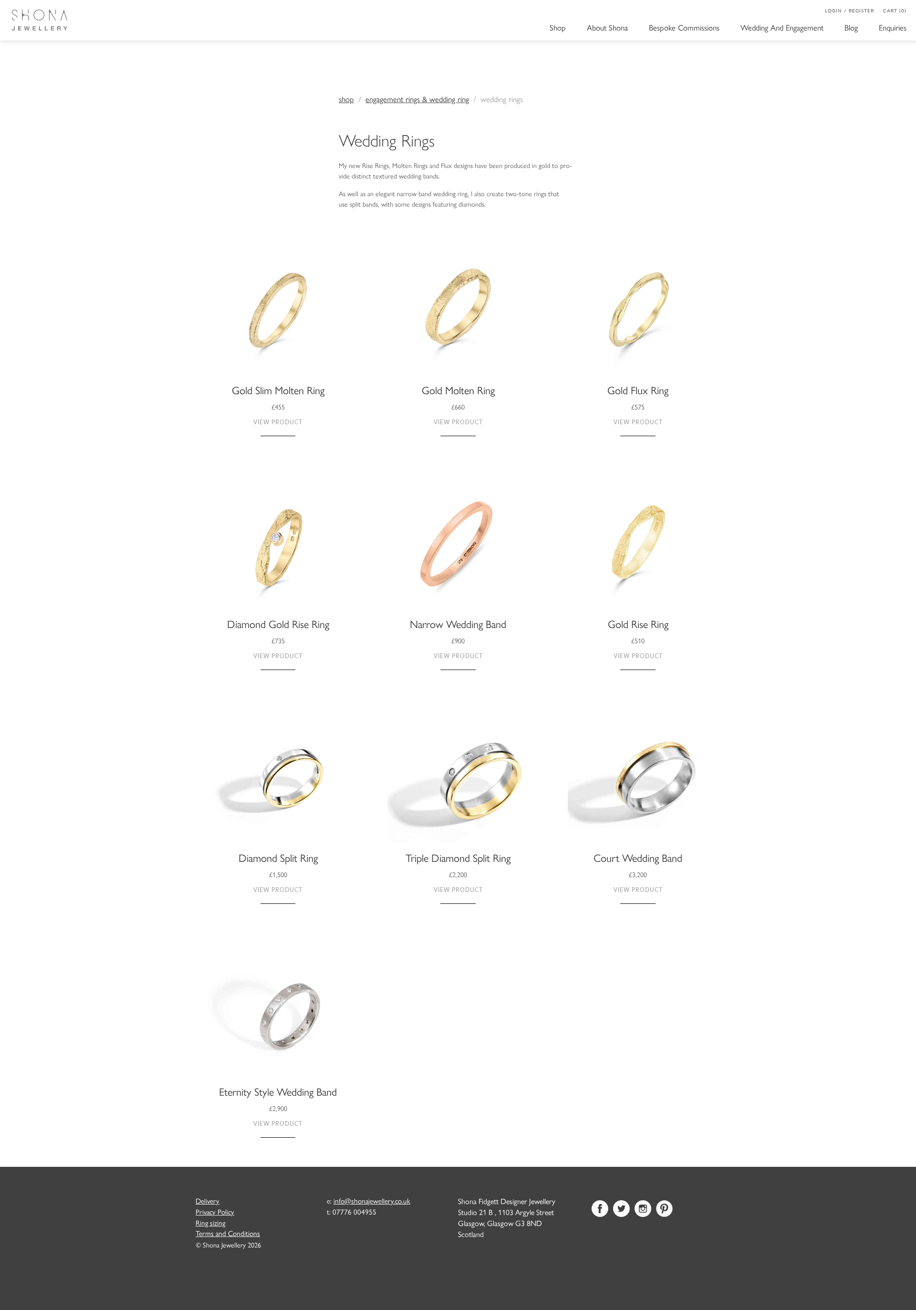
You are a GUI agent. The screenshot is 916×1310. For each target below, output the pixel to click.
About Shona (607, 26)
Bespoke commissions (684, 26)
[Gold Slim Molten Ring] (278, 314)
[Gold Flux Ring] (638, 314)
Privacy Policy (215, 1211)
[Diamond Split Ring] (278, 782)
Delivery (207, 1200)
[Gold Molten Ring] (457, 314)
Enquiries (892, 26)
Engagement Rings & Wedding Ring (417, 99)
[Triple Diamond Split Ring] (457, 782)
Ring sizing (210, 1222)
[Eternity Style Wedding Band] (278, 1016)
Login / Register (849, 10)
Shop (558, 26)
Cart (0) (894, 10)
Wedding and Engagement (781, 26)
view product (277, 422)
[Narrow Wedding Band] (457, 548)
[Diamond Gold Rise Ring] (278, 548)
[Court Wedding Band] (638, 782)
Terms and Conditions (228, 1233)
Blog (851, 26)
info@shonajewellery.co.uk (371, 1200)
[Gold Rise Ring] (638, 548)
